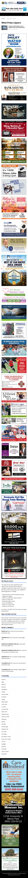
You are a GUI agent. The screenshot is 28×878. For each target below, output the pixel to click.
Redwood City (4, 729)
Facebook (3, 697)
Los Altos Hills (4, 709)
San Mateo (4, 734)
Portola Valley (4, 726)
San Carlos (4, 731)
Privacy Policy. (11, 875)
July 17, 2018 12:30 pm (14, 29)
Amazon (3, 679)
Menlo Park (4, 711)
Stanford (3, 746)
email (5, 609)
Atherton (3, 684)
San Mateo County (6, 736)
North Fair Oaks (5, 716)
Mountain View (5, 714)
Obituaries (3, 719)
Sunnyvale (3, 749)
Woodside (3, 754)
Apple (2, 682)
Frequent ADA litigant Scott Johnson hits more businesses (17, 26)
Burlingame (4, 689)
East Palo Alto (4, 694)
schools (3, 741)
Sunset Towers (5, 751)
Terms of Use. (17, 875)
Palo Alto (3, 724)
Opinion (3, 721)
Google (3, 699)
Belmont (3, 687)
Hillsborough (4, 702)
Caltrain (3, 692)
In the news (4, 704)
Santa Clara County (6, 739)
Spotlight (3, 744)
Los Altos (3, 707)
